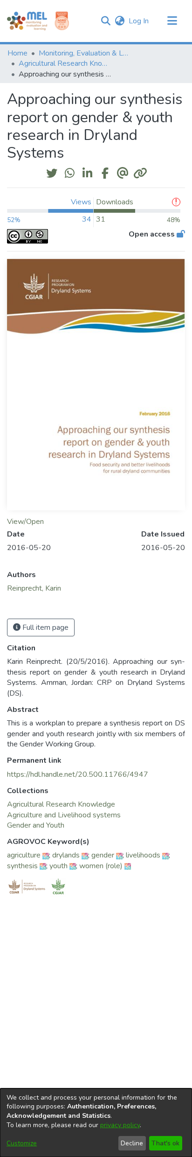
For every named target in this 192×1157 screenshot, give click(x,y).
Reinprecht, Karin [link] (34, 588)
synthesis (22, 866)
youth (58, 866)
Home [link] (17, 53)
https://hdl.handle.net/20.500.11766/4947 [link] (77, 774)
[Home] (27, 21)
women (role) (101, 866)
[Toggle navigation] (172, 21)
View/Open (25, 521)
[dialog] (96, 1122)
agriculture (24, 855)
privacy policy (120, 1125)
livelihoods (143, 855)
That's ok (165, 1143)
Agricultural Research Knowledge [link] (65, 63)
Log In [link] (139, 21)
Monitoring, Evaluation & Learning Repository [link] (85, 53)
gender (102, 855)
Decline (132, 1143)
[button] (105, 21)
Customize (22, 1143)
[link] (61, 804)
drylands (66, 855)
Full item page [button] (45, 627)
